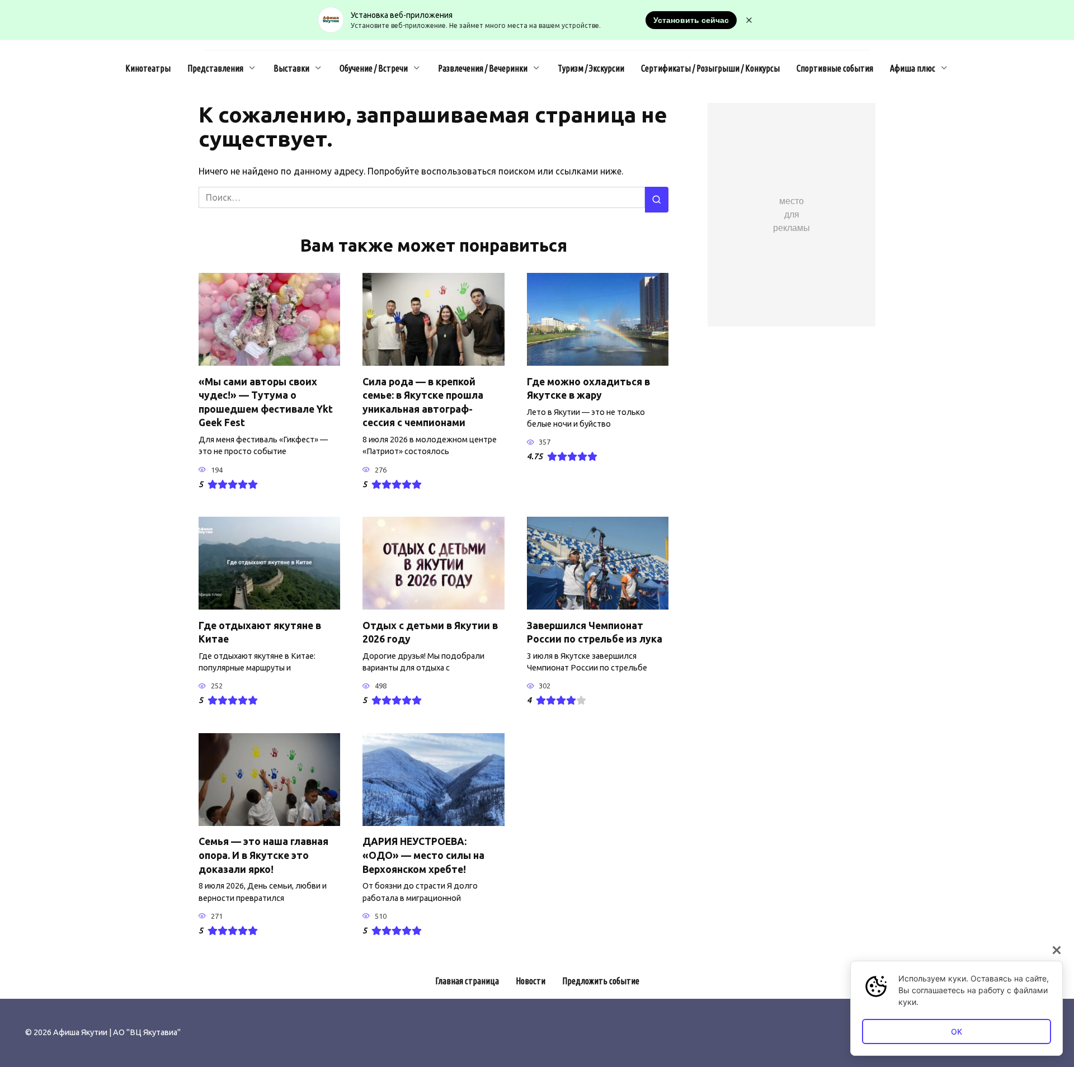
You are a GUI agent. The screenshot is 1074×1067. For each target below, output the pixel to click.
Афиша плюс (912, 68)
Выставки (291, 68)
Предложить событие (600, 981)
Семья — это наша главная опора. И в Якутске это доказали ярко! (263, 855)
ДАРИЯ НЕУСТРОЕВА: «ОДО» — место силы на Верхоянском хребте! (423, 855)
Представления (215, 68)
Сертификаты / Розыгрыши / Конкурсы (710, 68)
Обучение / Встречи (374, 68)
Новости (530, 981)
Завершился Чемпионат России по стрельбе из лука (594, 632)
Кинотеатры (148, 68)
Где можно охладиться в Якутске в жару (588, 388)
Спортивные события (835, 68)
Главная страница (467, 981)
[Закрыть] (1056, 950)
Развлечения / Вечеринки (482, 68)
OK (956, 1031)
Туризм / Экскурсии (591, 68)
